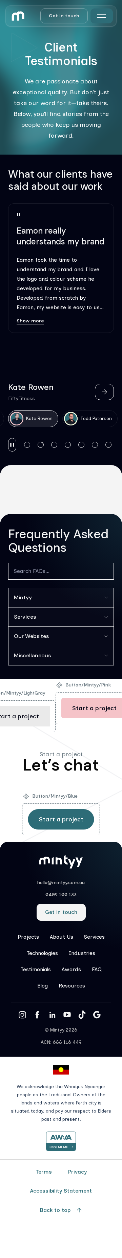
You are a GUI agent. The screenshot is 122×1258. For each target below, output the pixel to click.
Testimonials (36, 969)
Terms (44, 1172)
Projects (28, 937)
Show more (30, 321)
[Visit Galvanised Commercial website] (25, 490)
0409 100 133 (61, 895)
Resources (72, 985)
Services (94, 937)
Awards (71, 969)
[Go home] (18, 16)
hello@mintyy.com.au (61, 882)
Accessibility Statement (61, 1190)
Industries (82, 953)
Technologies (42, 953)
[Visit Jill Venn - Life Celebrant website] (96, 490)
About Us (61, 937)
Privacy (77, 1172)
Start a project (61, 819)
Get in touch (64, 16)
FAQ (97, 969)
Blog (42, 985)
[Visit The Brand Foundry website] (61, 490)
